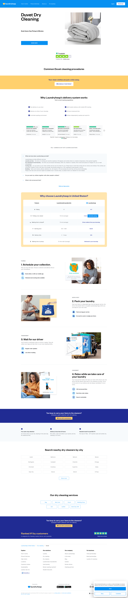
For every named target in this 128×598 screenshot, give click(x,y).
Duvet (69, 502)
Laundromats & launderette (50, 561)
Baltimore (53, 457)
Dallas (96, 467)
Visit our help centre (64, 186)
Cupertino (74, 467)
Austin (31, 457)
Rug (46, 502)
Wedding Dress (81, 502)
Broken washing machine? (49, 567)
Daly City (31, 472)
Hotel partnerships (91, 553)
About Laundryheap (70, 553)
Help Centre (24, 559)
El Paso (97, 472)
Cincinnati (31, 467)
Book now (120, 3)
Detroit (75, 472)
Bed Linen (57, 502)
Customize (118, 593)
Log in (112, 3)
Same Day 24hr (75, 506)
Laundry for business (92, 559)
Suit (52, 506)
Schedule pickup (93, 216)
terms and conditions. (66, 593)
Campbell (53, 462)
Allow (110, 588)
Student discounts (47, 569)
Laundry (45, 553)
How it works (24, 3)
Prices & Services (35, 3)
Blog (66, 559)
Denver (53, 472)
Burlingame (31, 462)
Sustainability (24, 567)
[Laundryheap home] (9, 4)
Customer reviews (25, 564)
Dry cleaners (46, 559)
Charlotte (75, 462)
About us (44, 3)
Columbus (53, 467)
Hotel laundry (46, 564)
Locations (23, 561)
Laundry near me (25, 569)
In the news (68, 556)
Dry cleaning (40, 545)
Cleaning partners (69, 567)
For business (52, 3)
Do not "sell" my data (25, 594)
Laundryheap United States (28, 545)
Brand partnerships (91, 556)
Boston (97, 457)
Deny (102, 593)
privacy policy (57, 593)
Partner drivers (68, 564)
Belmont (75, 457)
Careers (67, 561)
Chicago (97, 462)
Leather (63, 506)
